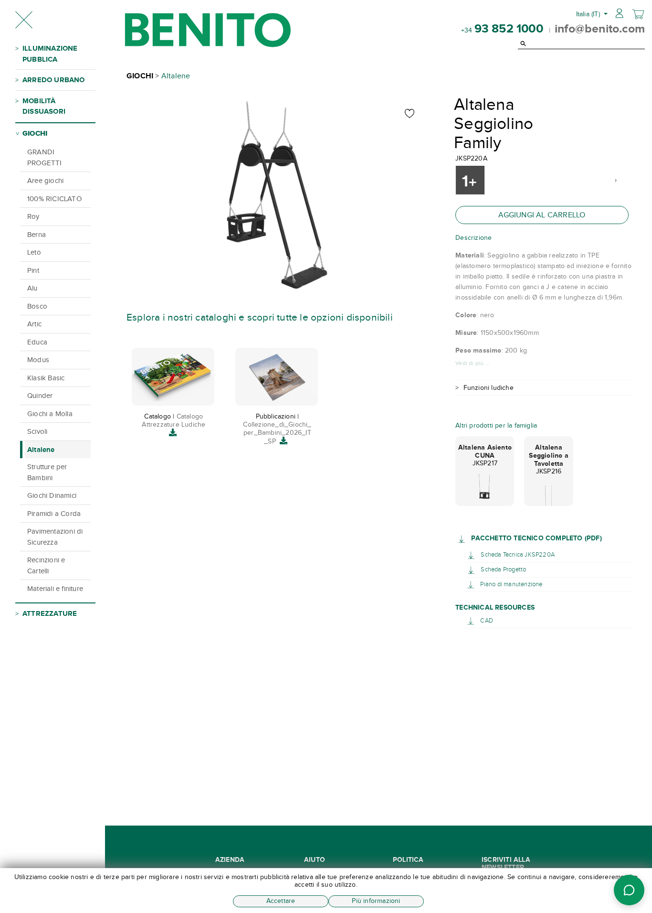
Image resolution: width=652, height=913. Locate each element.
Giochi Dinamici (51, 495)
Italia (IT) (589, 14)
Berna (36, 234)
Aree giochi (45, 180)
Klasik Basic (45, 378)
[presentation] (471, 180)
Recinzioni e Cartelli (46, 565)
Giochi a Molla (50, 414)
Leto (34, 252)
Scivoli (37, 431)
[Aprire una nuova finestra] (463, 538)
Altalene (41, 449)
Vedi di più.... (472, 363)
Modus (38, 360)
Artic (34, 324)
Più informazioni (376, 900)
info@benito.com (600, 28)
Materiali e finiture (55, 588)
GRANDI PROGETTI (44, 157)
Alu (32, 288)
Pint (33, 270)
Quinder (40, 395)
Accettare (280, 900)
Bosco (37, 306)
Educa (37, 342)
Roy (33, 216)
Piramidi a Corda (54, 513)
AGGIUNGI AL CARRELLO (541, 215)
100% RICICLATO (54, 199)
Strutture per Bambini (47, 472)
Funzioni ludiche (488, 387)
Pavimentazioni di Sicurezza (55, 536)
